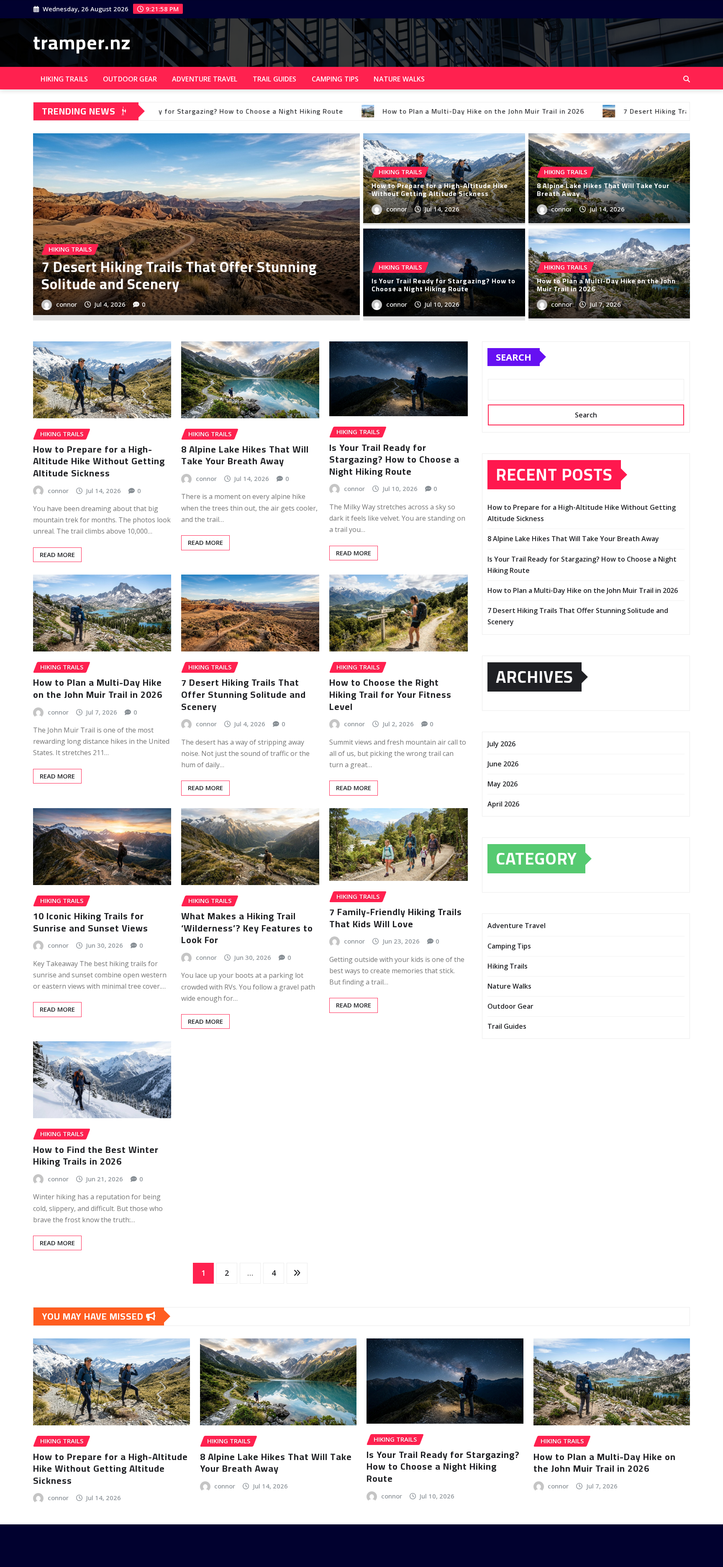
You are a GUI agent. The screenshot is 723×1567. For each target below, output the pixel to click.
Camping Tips (335, 79)
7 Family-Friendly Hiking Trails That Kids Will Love (395, 918)
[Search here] (686, 79)
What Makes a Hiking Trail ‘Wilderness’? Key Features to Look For (247, 928)
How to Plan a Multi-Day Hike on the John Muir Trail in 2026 (606, 285)
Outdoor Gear (130, 79)
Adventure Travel (205, 79)
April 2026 (503, 804)
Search (513, 357)
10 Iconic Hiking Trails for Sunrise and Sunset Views (90, 922)
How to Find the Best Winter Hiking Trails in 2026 (96, 1155)
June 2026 (502, 763)
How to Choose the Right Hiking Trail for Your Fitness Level (390, 694)
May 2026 (502, 784)
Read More (57, 554)
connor (66, 304)
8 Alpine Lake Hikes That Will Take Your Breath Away (194, 275)
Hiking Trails (64, 79)
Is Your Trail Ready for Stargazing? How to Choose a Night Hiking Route (443, 285)
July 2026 (501, 743)
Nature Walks (399, 79)
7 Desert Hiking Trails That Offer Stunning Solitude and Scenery (243, 694)
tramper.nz (82, 42)
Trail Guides (275, 79)
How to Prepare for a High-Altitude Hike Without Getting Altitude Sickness (440, 189)
